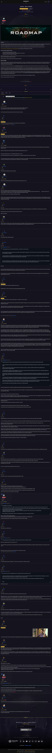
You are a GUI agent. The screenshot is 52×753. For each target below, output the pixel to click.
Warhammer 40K (24, 8)
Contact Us (35, 737)
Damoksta (14, 315)
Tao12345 (14, 551)
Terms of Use (20, 737)
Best (9, 92)
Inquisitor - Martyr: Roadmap (10, 96)
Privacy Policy (28, 737)
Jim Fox (30, 81)
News (31, 8)
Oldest (6, 92)
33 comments (26, 91)
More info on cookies (29, 750)
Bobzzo (5, 571)
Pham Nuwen (6, 683)
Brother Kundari (23, 11)
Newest (3, 92)
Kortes (14, 124)
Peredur (5, 503)
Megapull (24, 10)
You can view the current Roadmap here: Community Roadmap (9, 48)
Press (15, 737)
